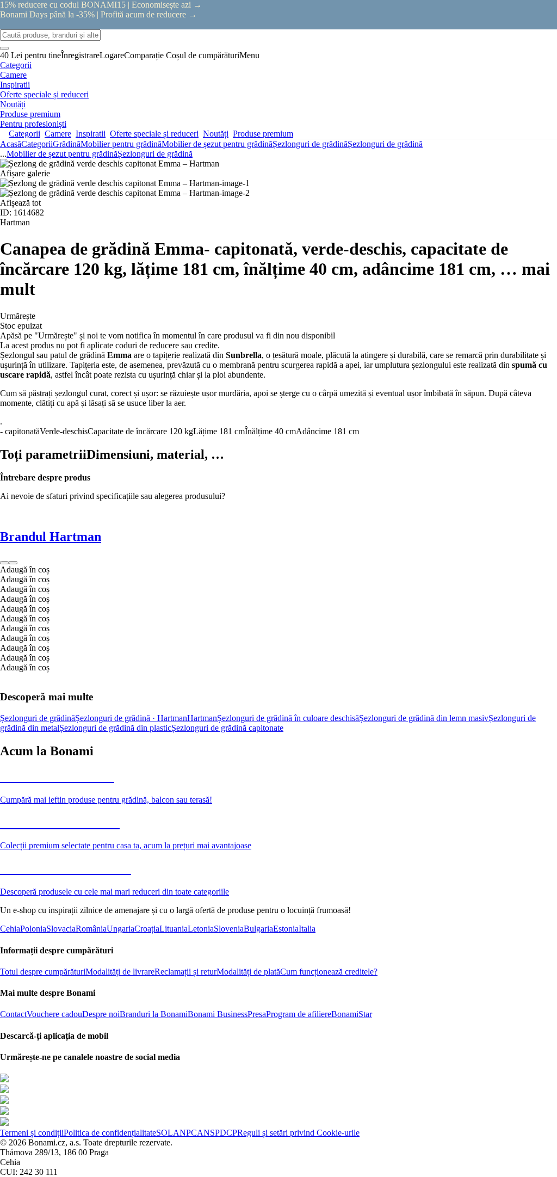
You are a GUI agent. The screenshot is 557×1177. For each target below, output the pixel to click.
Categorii (37, 144)
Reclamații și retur (185, 971)
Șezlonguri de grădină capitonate (227, 727)
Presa (256, 1014)
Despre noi (101, 1014)
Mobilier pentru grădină (121, 144)
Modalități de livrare (119, 971)
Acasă (10, 144)
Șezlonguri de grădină (385, 144)
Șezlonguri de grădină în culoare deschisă (288, 718)
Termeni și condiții (32, 1132)
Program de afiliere (298, 1014)
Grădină (67, 144)
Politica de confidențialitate (110, 1132)
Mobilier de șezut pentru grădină (217, 144)
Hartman (202, 718)
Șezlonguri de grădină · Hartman (131, 718)
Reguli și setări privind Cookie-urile (298, 1132)
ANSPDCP (217, 1132)
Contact (13, 1014)
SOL (164, 1132)
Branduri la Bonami (154, 1014)
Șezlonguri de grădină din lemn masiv (423, 718)
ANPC (185, 1132)
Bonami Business (217, 1014)
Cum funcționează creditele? (328, 971)
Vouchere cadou (54, 1014)
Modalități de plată (248, 971)
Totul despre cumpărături (42, 971)
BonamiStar (351, 1014)
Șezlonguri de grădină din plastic (115, 727)
